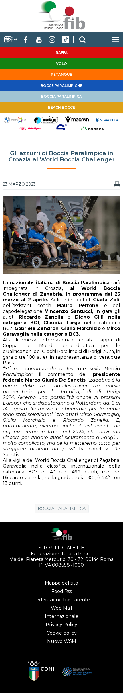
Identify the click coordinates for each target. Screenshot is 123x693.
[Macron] (77, 119)
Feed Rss (61, 591)
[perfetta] (46, 119)
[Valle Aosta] (31, 129)
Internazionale (61, 616)
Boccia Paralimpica (62, 508)
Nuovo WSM (61, 641)
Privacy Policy (61, 624)
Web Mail (61, 608)
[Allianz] (107, 119)
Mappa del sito (61, 583)
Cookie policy (62, 633)
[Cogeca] (92, 129)
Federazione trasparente (61, 599)
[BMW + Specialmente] (15, 119)
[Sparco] (61, 129)
